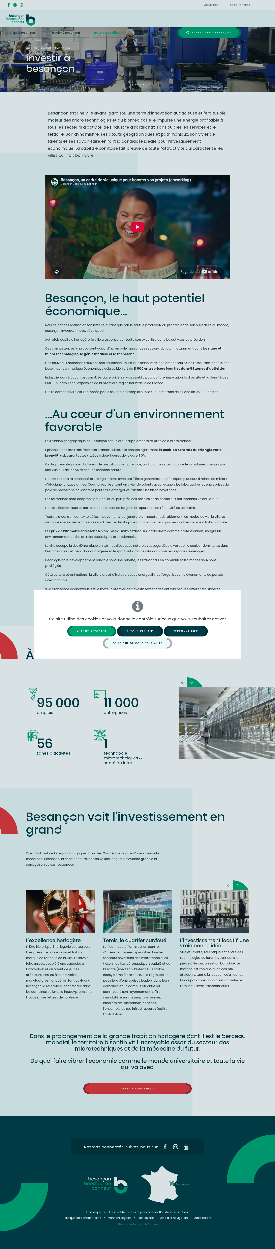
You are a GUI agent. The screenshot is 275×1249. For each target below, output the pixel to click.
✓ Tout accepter (91, 631)
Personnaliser (186, 631)
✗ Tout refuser (140, 631)
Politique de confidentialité (137, 643)
